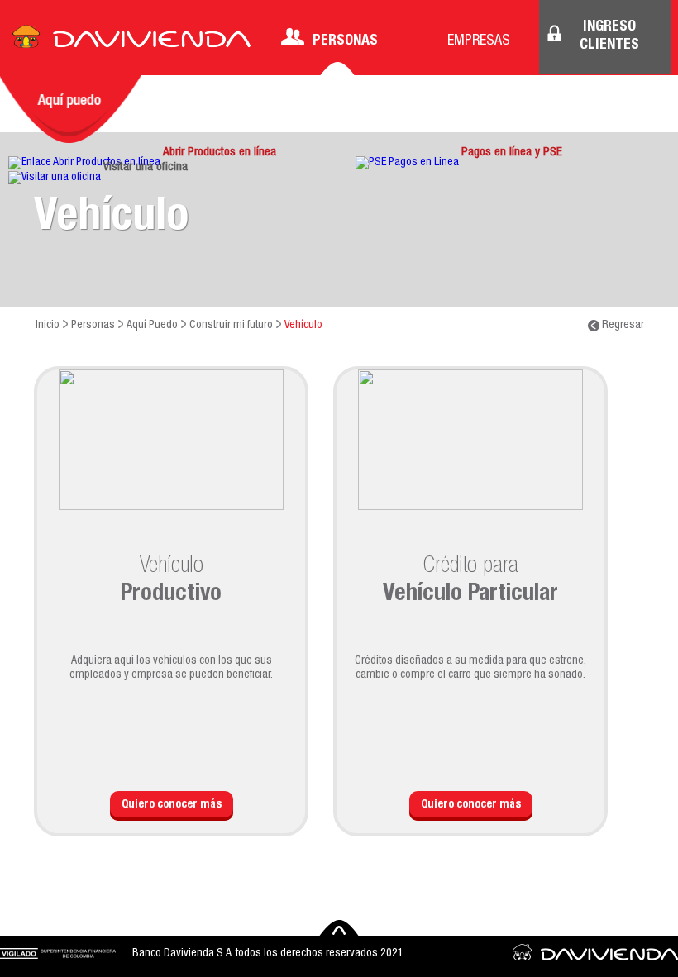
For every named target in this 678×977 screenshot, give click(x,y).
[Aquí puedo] (70, 109)
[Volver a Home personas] (131, 41)
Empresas (478, 41)
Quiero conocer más (172, 805)
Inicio (48, 325)
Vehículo (303, 325)
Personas (345, 41)
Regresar (621, 325)
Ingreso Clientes (609, 36)
